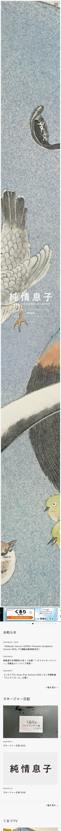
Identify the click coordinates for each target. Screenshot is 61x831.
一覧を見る (50, 687)
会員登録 (30, 313)
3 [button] (32, 623)
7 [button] (44, 623)
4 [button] (35, 623)
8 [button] (47, 623)
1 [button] (27, 623)
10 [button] (52, 623)
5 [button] (38, 623)
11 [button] (55, 623)
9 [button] (49, 623)
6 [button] (41, 623)
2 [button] (30, 623)
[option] (29, 614)
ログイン (31, 322)
